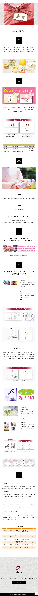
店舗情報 (21, 578)
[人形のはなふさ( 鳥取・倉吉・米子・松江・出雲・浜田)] (19, 569)
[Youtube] (20, 586)
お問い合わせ (16, 578)
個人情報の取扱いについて (33, 578)
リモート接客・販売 (4, 578)
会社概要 (25, 578)
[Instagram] (17, 586)
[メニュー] (36, 1)
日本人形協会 (19, 582)
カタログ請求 (11, 578)
